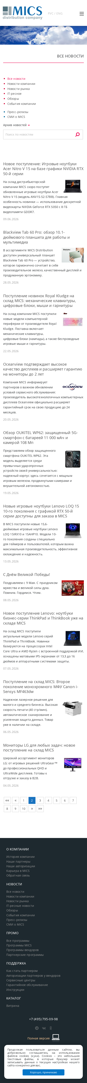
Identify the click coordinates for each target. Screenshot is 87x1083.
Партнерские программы (25, 955)
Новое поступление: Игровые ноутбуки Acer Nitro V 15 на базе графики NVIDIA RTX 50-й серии (43, 168)
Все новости (16, 79)
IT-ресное (14, 94)
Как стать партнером (22, 971)
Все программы (18, 941)
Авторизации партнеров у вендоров (33, 976)
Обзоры (13, 99)
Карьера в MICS (18, 871)
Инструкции (15, 990)
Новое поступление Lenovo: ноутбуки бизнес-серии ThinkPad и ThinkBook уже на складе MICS (43, 618)
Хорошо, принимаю (43, 1072)
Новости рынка (18, 89)
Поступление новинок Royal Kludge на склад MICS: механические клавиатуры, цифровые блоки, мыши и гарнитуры (39, 300)
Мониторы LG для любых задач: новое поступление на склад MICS (39, 748)
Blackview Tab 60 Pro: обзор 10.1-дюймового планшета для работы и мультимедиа (36, 237)
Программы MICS (19, 945)
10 (23, 809)
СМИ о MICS (16, 117)
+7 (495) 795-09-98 (43, 1019)
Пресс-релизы (17, 112)
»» (40, 808)
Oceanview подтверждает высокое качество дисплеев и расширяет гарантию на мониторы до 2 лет (42, 369)
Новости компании (21, 84)
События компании (21, 104)
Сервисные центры (20, 980)
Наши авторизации (20, 866)
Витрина (12, 1006)
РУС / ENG (55, 13)
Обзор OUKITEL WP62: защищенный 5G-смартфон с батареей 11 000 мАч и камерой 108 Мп (40, 437)
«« (7, 800)
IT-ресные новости (20, 906)
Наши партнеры (18, 861)
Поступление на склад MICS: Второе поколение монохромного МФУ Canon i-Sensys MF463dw (40, 686)
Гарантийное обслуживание (27, 985)
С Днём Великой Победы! (26, 574)
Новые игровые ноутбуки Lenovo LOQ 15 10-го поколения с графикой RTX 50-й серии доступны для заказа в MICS (41, 511)
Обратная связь (18, 875)
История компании (20, 857)
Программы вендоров (22, 950)
